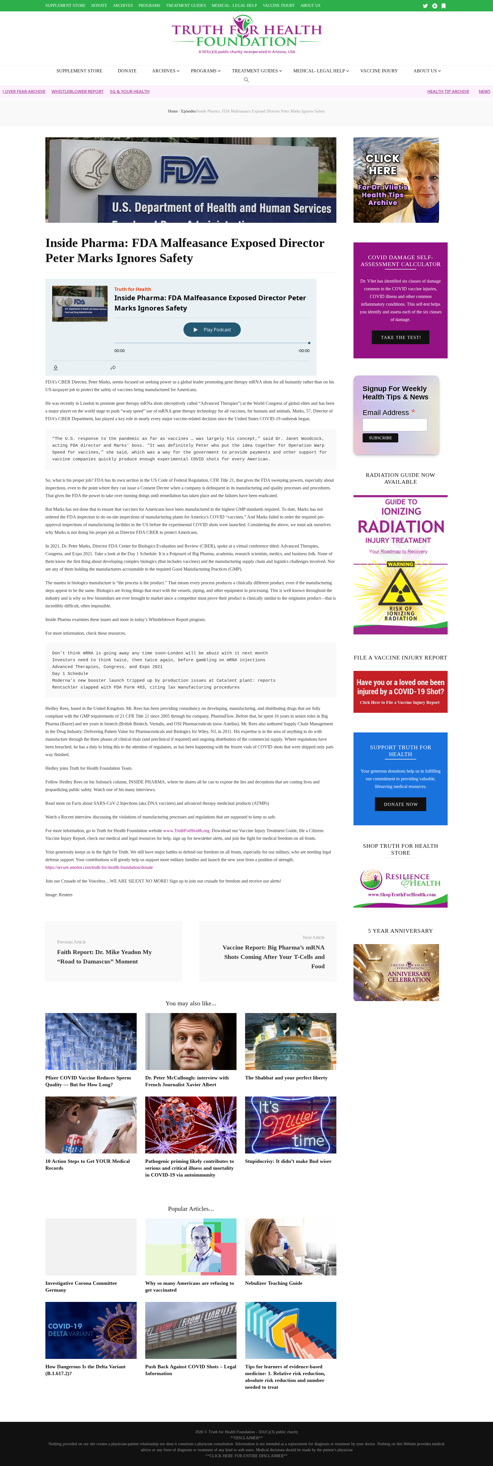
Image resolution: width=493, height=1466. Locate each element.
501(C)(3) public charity (278, 1432)
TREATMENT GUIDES (186, 5)
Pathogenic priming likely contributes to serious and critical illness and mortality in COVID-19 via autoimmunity (189, 1168)
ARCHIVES (123, 5)
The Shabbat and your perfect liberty (286, 1078)
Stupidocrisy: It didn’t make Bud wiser (288, 1161)
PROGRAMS (149, 5)
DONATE (99, 5)
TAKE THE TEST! (401, 337)
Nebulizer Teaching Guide (273, 1283)
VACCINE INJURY (279, 5)
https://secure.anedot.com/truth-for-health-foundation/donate (99, 867)
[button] (246, 80)
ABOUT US (310, 5)
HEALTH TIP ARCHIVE (393, 91)
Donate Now (401, 804)
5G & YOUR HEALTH (74, 91)
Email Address (389, 412)
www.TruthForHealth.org (186, 830)
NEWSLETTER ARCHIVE (446, 91)
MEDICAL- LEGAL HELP (234, 5)
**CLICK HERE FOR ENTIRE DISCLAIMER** (247, 1456)
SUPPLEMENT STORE (65, 5)
